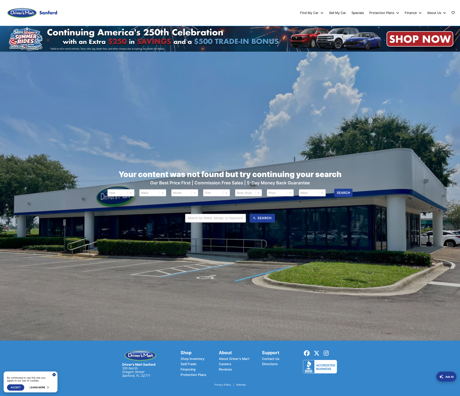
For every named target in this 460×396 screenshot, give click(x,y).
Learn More (37, 387)
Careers (225, 364)
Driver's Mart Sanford (138, 364)
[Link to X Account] (316, 353)
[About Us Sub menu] (444, 13)
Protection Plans (381, 13)
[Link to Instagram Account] (326, 353)
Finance (411, 13)
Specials (357, 13)
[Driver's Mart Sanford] (32, 13)
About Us (434, 13)
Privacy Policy (223, 384)
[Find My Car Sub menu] (322, 13)
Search (343, 193)
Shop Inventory (192, 359)
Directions (270, 364)
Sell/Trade (188, 364)
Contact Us (270, 359)
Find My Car (309, 13)
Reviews (225, 369)
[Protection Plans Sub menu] (397, 13)
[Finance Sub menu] (420, 13)
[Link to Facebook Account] (307, 353)
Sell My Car (337, 13)
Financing (188, 369)
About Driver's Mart (234, 359)
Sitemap (241, 384)
